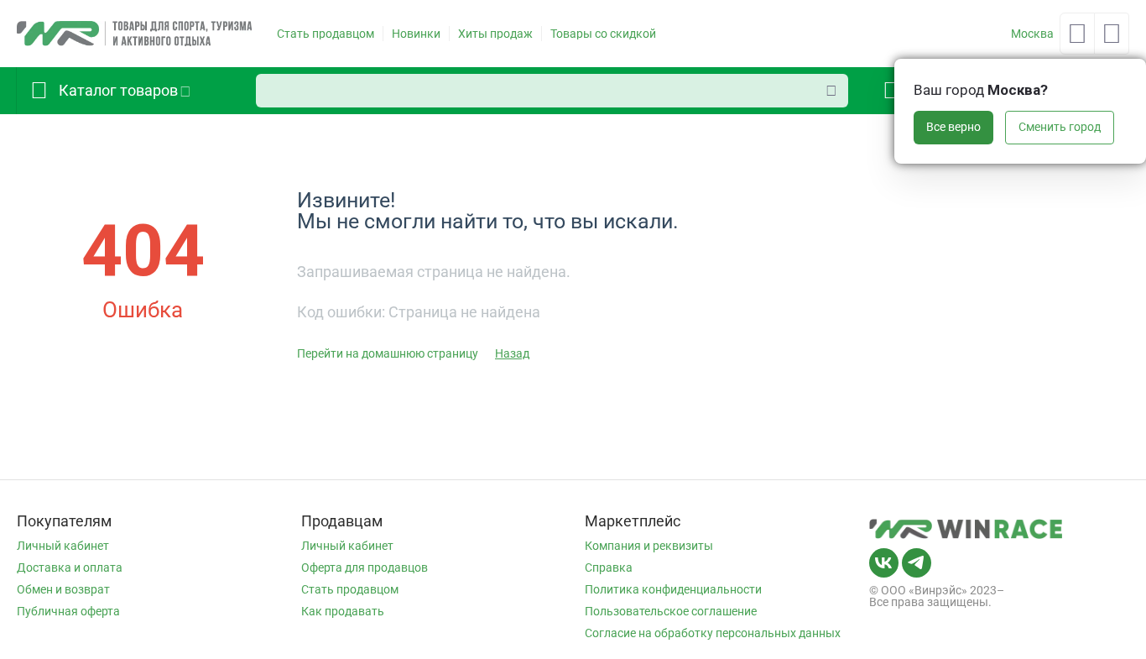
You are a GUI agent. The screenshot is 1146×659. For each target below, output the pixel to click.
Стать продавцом (325, 33)
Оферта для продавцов (364, 567)
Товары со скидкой (603, 33)
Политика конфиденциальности (673, 589)
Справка (609, 567)
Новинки (416, 33)
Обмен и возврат (63, 589)
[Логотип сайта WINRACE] (134, 32)
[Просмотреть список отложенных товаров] (1077, 38)
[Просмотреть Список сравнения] (1112, 38)
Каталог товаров (118, 90)
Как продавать (342, 611)
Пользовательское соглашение (671, 611)
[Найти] (831, 90)
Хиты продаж (495, 33)
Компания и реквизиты (649, 545)
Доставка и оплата (69, 567)
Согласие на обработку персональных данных (713, 633)
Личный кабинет (63, 545)
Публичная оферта (68, 611)
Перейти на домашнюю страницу (387, 353)
